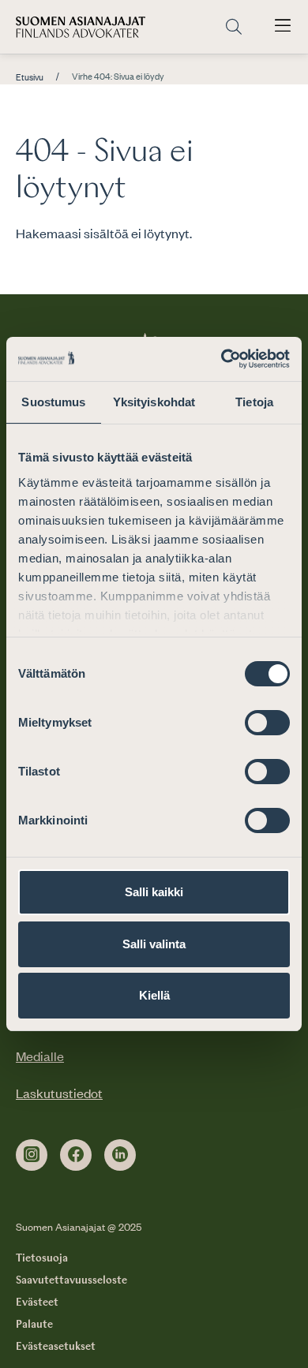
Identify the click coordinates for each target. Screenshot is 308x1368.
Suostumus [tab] (53, 402)
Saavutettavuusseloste (71, 1280)
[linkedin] (120, 1155)
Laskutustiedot (59, 1092)
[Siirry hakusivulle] (234, 27)
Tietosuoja (42, 1258)
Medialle (40, 1055)
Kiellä (154, 995)
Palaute (34, 1324)
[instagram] (31, 1155)
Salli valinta (154, 944)
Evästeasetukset (56, 1346)
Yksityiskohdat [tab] (154, 402)
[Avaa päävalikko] (282, 26)
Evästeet (37, 1302)
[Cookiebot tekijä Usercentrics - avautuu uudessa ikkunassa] (221, 359)
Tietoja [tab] (254, 402)
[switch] (267, 722)
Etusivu (29, 77)
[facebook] (76, 1155)
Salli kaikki (154, 892)
